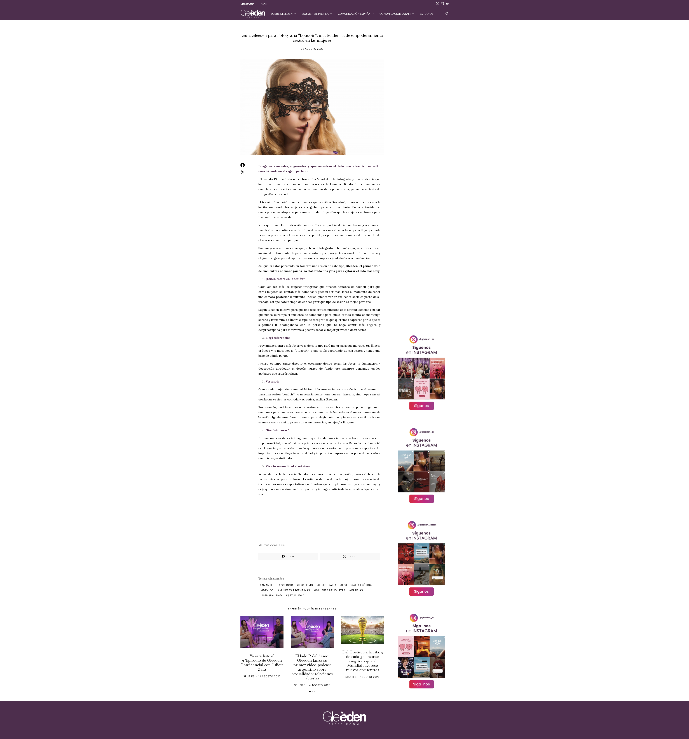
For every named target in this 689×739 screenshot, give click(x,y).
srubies (249, 676)
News (263, 3)
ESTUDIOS (426, 13)
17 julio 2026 (369, 676)
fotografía (327, 584)
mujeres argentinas (295, 590)
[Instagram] (442, 3)
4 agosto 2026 (319, 685)
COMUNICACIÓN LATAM (395, 13)
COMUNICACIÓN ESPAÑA (354, 13)
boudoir (286, 584)
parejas (357, 590)
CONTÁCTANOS (286, 26)
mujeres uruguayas (330, 590)
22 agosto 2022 (312, 48)
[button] (310, 691)
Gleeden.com (247, 3)
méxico (268, 590)
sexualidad (296, 595)
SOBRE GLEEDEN (281, 13)
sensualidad (272, 595)
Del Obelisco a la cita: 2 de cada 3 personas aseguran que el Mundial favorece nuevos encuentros (362, 660)
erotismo (306, 584)
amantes (268, 584)
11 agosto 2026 (269, 676)
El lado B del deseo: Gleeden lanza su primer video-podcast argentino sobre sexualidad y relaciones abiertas (312, 667)
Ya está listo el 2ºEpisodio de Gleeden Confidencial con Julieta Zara (262, 662)
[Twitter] (437, 3)
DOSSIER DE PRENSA (315, 13)
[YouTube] (447, 3)
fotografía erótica (357, 584)
